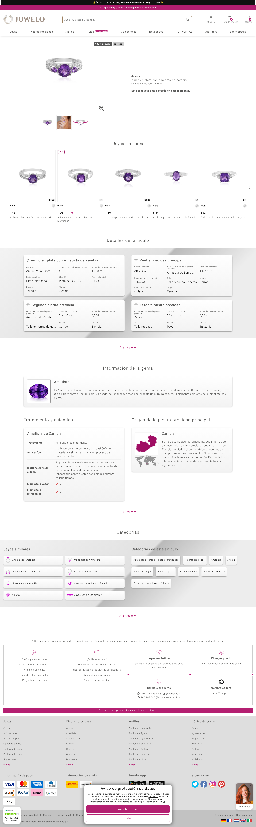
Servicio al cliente (159, 688)
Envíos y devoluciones (34, 659)
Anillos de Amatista (214, 571)
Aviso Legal (64, 815)
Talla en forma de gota (41, 327)
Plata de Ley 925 (70, 281)
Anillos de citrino (138, 759)
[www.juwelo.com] (243, 820)
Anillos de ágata (138, 733)
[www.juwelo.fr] (229, 820)
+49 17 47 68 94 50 (151, 693)
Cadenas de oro (12, 744)
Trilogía (31, 291)
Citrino (70, 744)
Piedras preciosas (195, 560)
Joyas (13, 32)
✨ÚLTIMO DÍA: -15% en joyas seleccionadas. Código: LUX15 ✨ (128, 2)
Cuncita (70, 754)
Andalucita (198, 759)
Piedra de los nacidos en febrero (151, 583)
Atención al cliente (34, 670)
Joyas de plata (166, 571)
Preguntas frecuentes (34, 680)
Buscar (188, 19)
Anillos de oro (11, 733)
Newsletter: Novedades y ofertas (96, 664)
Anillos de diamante (140, 728)
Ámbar (195, 749)
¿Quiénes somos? (97, 659)
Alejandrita (198, 738)
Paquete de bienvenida (97, 680)
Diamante (71, 759)
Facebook (203, 784)
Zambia (172, 291)
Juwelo (64, 291)
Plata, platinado (36, 281)
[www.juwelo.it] (249, 820)
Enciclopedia (238, 32)
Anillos (70, 32)
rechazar (153, 796)
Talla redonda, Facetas (182, 282)
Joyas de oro (10, 759)
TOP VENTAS (184, 32)
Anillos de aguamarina (141, 738)
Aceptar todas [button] (128, 809)
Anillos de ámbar (138, 749)
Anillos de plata (188, 571)
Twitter (195, 784)
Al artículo (126, 348)
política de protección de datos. (146, 801)
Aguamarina (198, 733)
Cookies (47, 815)
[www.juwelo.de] (223, 820)
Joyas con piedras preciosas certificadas (156, 560)
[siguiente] (249, 187)
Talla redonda (143, 327)
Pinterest (221, 784)
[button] (211, 19)
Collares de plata (13, 754)
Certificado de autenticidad (34, 664)
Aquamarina (73, 738)
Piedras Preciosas (41, 32)
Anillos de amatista (140, 744)
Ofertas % (211, 32)
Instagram (212, 784)
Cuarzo (70, 749)
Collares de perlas (13, 749)
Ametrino (197, 754)
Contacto (81, 815)
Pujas (97, 32)
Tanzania (206, 327)
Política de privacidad (26, 815)
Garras (204, 282)
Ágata (69, 728)
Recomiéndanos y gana (97, 675)
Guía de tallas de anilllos (35, 675)
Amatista (140, 271)
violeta (138, 291)
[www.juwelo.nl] (236, 820)
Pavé (170, 327)
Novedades (156, 32)
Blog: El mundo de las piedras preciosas (95, 670)
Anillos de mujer (142, 571)
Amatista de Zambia (180, 273)
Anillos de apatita (139, 754)
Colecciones (129, 32)
